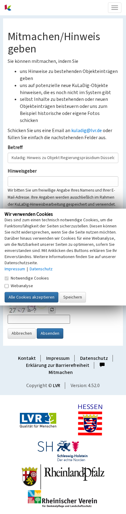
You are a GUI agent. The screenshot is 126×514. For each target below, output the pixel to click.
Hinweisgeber (22, 171)
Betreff (15, 147)
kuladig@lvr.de (86, 130)
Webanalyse (22, 286)
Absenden (50, 333)
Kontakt (27, 358)
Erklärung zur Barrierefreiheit (57, 365)
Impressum (58, 358)
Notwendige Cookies (30, 278)
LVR (56, 385)
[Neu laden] (52, 310)
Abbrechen (22, 333)
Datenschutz (94, 358)
